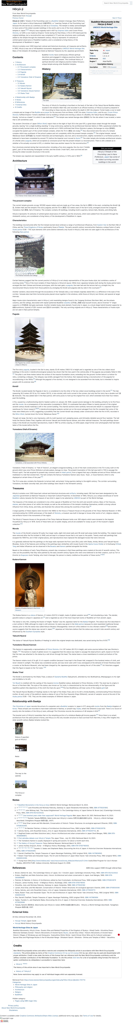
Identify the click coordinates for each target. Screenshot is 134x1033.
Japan (107, 50)
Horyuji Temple (20, 921)
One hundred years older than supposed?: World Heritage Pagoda (47, 815)
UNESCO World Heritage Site (105, 27)
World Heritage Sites (21, 928)
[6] (81, 155)
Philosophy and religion (23, 987)
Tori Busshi (17, 683)
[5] (88, 143)
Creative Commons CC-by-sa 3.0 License (63, 953)
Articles (33, 3)
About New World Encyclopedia (13, 1008)
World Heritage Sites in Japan (26, 985)
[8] (35, 381)
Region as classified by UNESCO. (102, 73)
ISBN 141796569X (94, 853)
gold (103, 688)
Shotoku (16, 33)
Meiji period (79, 624)
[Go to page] (131, 3)
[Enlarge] (80, 100)
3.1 (22, 810)
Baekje (61, 227)
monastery (54, 26)
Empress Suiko (63, 30)
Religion (18, 992)
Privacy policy (13, 1006)
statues (15, 504)
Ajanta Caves (93, 544)
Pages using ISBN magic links (26, 1001)
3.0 (19, 810)
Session (113, 67)
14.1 (23, 848)
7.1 (21, 828)
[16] (109, 640)
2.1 (22, 807)
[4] (81, 138)
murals (21, 404)
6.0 (19, 822)
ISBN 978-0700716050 (79, 846)
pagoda (28, 141)
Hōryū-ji (19, 964)
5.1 (22, 817)
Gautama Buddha (60, 677)
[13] (101, 554)
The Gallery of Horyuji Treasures (30, 843)
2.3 (26, 807)
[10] (58, 413)
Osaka (78, 709)
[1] (26, 30)
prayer (47, 112)
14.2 (25, 848)
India (101, 544)
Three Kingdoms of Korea (33, 227)
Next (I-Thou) (117, 18)
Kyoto (78, 138)
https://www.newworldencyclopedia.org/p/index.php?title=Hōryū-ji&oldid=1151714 (54, 980)
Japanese (16, 496)
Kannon (62, 546)
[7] (25, 282)
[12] (21, 524)
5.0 (19, 817)
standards (17, 953)
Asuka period (17, 230)
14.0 (19, 848)
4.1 (22, 815)
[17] (97, 715)
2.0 (19, 807)
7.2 (23, 828)
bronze (56, 683)
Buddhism (18, 995)
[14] (89, 614)
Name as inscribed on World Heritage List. (105, 71)
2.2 (24, 807)
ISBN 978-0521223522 (34, 813)
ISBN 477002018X (100, 808)
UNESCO (66, 48)
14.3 (29, 848)
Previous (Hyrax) (18, 18)
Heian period (66, 472)
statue (32, 615)
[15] (107, 626)
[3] (81, 130)
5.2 (24, 817)
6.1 (22, 822)
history (25, 963)
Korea (15, 709)
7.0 (19, 828)
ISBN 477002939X (28, 851)
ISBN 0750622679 (98, 828)
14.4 (32, 848)
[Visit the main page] (14, 3)
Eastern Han (101, 225)
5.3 (26, 817)
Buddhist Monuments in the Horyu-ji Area (33, 805)
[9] (38, 408)
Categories (17, 982)
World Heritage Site (77, 48)
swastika (67, 303)
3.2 (24, 810)
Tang (14, 546)
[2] (28, 30)
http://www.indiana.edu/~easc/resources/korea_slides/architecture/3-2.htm (60, 861)
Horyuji (28, 16)
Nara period (24, 232)
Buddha (38, 112)
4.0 (19, 815)
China (118, 544)
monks (51, 55)
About (41, 3)
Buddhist (55, 21)
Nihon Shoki (42, 124)
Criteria (93, 56)
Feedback (50, 3)
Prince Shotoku (53, 649)
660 (104, 59)
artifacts (73, 493)
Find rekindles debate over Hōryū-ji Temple (34, 838)
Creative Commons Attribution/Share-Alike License (39, 1016)
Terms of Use (88, 1016)
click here (76, 958)
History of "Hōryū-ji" (23, 971)
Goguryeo (24, 555)
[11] (42, 477)
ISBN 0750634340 (113, 888)
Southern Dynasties (33, 632)
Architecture (19, 990)
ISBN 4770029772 (88, 831)
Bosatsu (53, 546)
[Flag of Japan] (118, 935)
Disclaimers (13, 1010)
